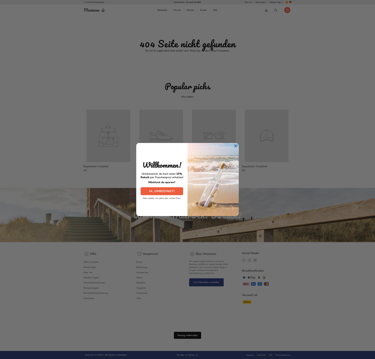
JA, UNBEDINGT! (162, 191)
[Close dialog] (236, 146)
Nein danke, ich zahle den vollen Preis (162, 198)
